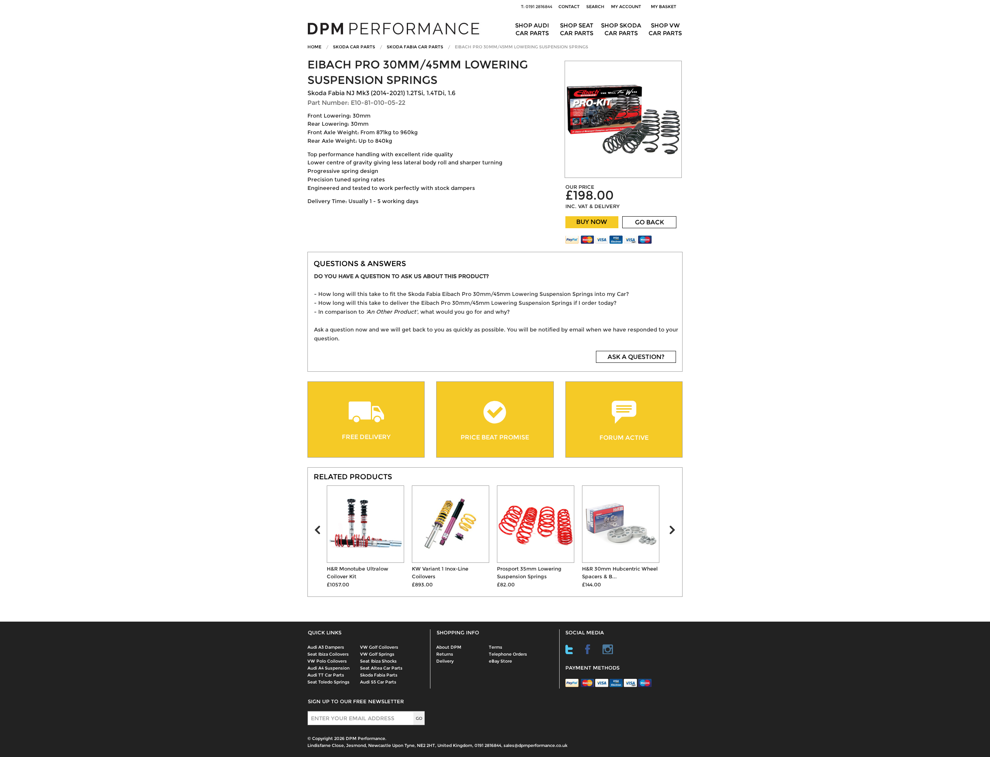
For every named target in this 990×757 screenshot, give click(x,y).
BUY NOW (591, 222)
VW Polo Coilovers (327, 661)
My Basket (665, 6)
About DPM (448, 647)
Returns (444, 654)
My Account (626, 6)
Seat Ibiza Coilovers (328, 654)
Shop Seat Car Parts (576, 29)
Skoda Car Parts (354, 47)
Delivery (445, 661)
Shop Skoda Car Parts (621, 29)
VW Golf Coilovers (379, 647)
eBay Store (500, 661)
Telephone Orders (508, 654)
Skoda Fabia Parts (379, 675)
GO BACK (649, 222)
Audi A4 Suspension (328, 668)
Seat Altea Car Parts (381, 668)
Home (314, 47)
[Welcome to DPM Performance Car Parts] (396, 28)
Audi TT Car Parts (325, 675)
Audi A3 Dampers (325, 647)
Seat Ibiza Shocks (378, 661)
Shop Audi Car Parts (532, 29)
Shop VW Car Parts (665, 29)
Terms (495, 647)
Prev (320, 532)
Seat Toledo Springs (328, 682)
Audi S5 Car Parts (378, 682)
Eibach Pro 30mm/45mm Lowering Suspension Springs (521, 47)
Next (675, 532)
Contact (569, 6)
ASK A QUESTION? (636, 357)
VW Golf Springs (377, 654)
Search (595, 6)
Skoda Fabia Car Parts (415, 47)
